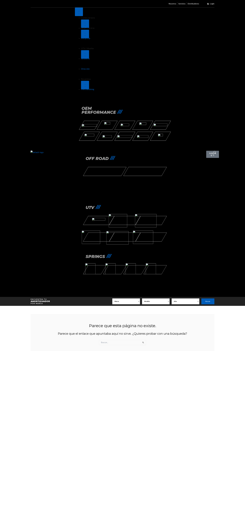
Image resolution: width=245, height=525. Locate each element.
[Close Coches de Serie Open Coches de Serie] (85, 24)
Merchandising (87, 89)
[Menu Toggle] (79, 12)
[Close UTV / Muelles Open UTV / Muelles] (85, 54)
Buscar (207, 301)
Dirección (85, 69)
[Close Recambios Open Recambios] (85, 85)
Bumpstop (85, 38)
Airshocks (85, 58)
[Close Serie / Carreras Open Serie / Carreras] (85, 34)
